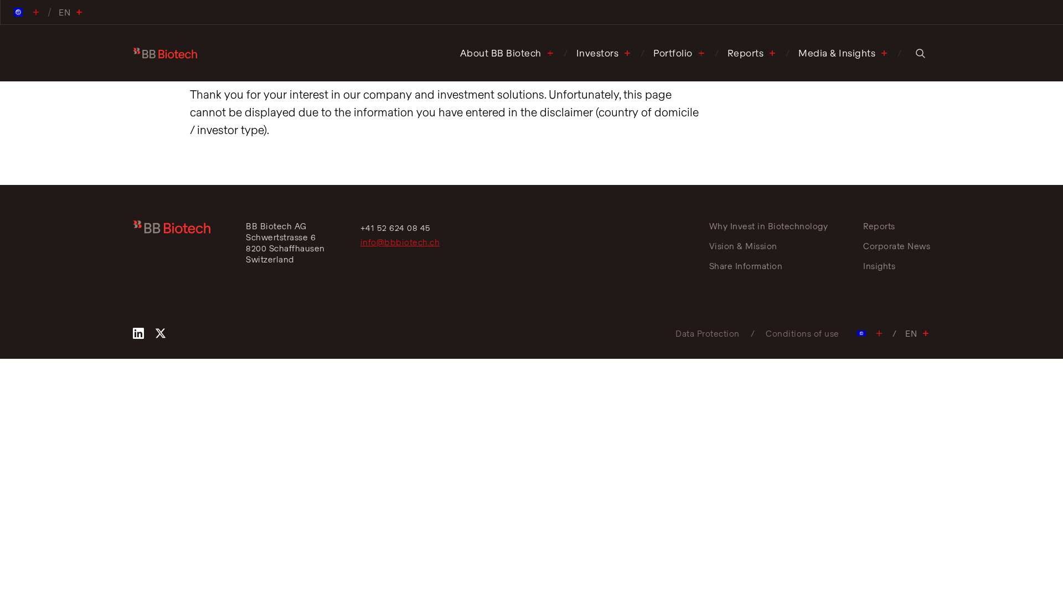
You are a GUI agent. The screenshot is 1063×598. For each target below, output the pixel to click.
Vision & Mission (743, 246)
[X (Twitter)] (160, 333)
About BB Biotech (500, 53)
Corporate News (896, 246)
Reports (745, 53)
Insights (879, 266)
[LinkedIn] (138, 333)
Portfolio (673, 53)
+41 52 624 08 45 (395, 228)
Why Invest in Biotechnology (768, 226)
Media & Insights (836, 53)
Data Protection (707, 333)
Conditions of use (802, 333)
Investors (597, 53)
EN (911, 333)
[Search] (920, 53)
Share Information (746, 266)
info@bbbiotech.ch (400, 242)
